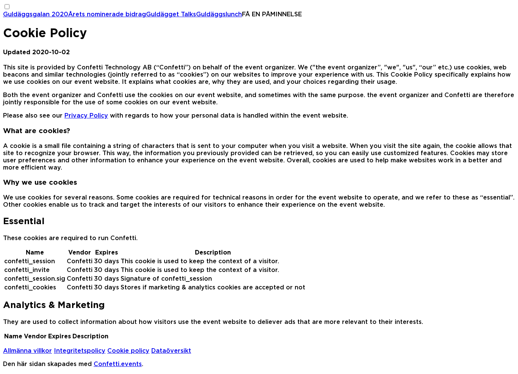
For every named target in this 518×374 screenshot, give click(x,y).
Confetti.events (118, 364)
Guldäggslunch (219, 14)
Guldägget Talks (171, 14)
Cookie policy (128, 351)
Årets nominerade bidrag (107, 14)
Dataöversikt (171, 351)
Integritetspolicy (79, 351)
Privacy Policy (86, 116)
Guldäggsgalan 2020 (35, 14)
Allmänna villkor (27, 351)
